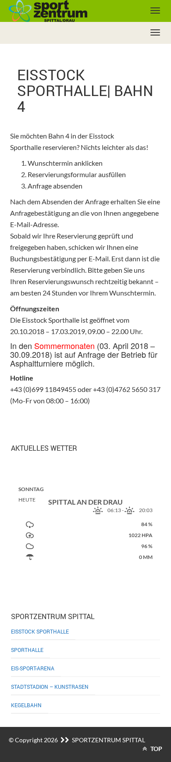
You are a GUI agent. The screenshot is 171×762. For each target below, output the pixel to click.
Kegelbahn (26, 705)
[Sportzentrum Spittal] (64, 11)
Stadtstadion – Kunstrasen (50, 686)
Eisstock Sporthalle (40, 631)
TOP (155, 748)
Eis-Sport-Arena (32, 668)
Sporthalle (27, 649)
